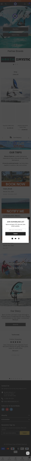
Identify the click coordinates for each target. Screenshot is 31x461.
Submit (15, 233)
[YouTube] (15, 238)
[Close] (29, 218)
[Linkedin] (18, 238)
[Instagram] (12, 238)
